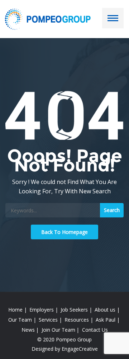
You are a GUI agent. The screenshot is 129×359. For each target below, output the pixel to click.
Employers (41, 309)
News (28, 329)
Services (48, 319)
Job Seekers (74, 309)
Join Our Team (58, 329)
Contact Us (95, 329)
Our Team (20, 319)
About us (105, 309)
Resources (76, 319)
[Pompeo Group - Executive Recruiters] (49, 19)
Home (15, 309)
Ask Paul (105, 319)
